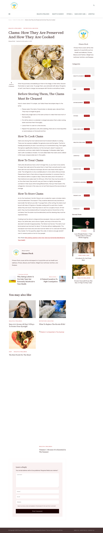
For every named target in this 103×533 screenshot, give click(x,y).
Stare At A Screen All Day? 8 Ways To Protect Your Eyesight (21, 325)
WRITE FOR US (83, 530)
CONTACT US (91, 530)
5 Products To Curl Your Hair (83, 259)
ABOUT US (76, 530)
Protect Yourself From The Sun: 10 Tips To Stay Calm (83, 282)
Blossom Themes (46, 530)
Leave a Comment (11, 85)
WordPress (59, 530)
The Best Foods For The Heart (20, 355)
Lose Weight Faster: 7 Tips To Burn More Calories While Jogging (83, 235)
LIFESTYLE (91, 14)
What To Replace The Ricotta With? (52, 324)
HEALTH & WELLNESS (43, 14)
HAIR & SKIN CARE (80, 14)
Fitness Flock (12, 41)
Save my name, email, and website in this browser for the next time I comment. (37, 506)
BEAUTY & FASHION (58, 14)
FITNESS (69, 14)
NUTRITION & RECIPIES (31, 28)
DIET (10, 351)
